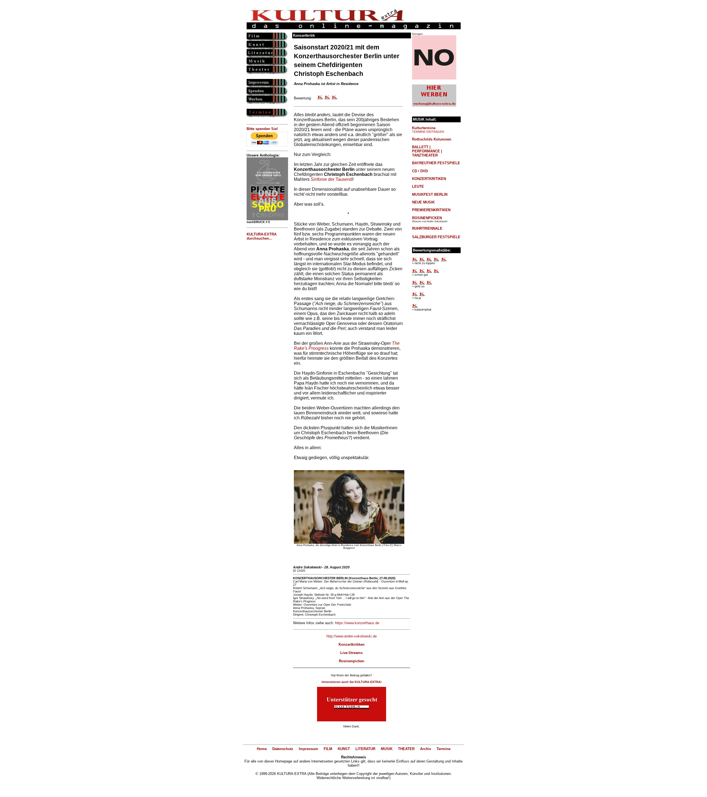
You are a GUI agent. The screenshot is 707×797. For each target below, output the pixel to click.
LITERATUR (365, 749)
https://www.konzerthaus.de (357, 623)
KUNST (344, 749)
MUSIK (386, 749)
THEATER (406, 749)
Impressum (308, 749)
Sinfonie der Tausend (331, 179)
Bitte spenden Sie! (262, 129)
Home (262, 749)
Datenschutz (282, 749)
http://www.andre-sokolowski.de (351, 636)
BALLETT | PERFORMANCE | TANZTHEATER (427, 151)
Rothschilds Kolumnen (431, 139)
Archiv (425, 749)
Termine (443, 749)
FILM (328, 749)
